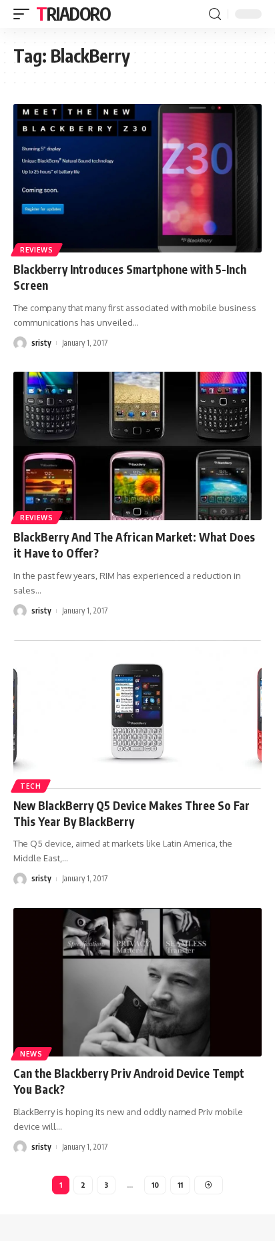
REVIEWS (36, 250)
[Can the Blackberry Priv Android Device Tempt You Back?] (137, 982)
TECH (30, 786)
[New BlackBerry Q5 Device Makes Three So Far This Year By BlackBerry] (137, 714)
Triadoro (73, 14)
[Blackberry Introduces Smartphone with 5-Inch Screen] (137, 178)
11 (180, 1184)
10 (155, 1184)
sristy (41, 343)
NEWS (31, 1054)
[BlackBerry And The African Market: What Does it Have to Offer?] (137, 446)
